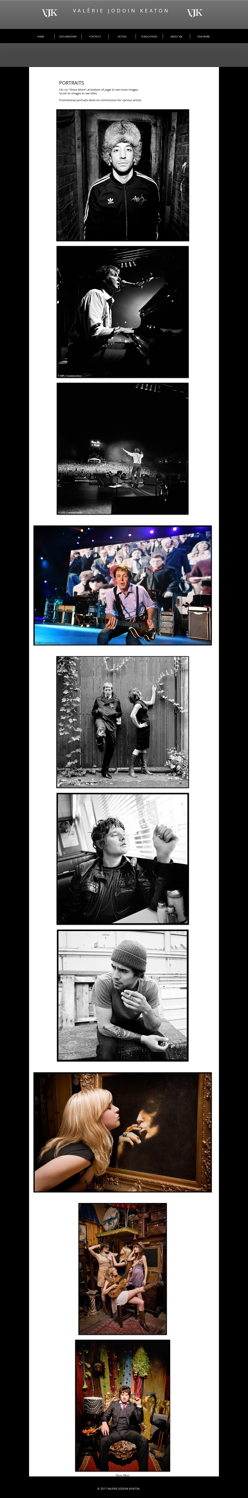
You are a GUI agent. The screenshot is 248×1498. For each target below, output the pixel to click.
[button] (123, 175)
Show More (123, 1475)
